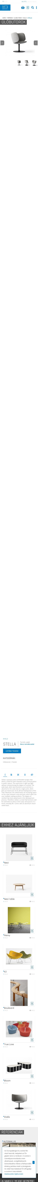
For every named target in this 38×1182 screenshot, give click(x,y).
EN (6, 1)
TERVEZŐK (18, 775)
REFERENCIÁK (32, 775)
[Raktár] (28, 7)
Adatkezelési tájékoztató (13, 1174)
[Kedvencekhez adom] (32, 859)
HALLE (24, 18)
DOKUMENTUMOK (11, 775)
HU (3, 1)
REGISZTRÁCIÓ (32, 1)
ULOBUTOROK (18, 18)
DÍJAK (25, 775)
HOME (4, 18)
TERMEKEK (10, 18)
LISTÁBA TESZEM (12, 751)
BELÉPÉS (24, 1)
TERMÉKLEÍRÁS (5, 775)
